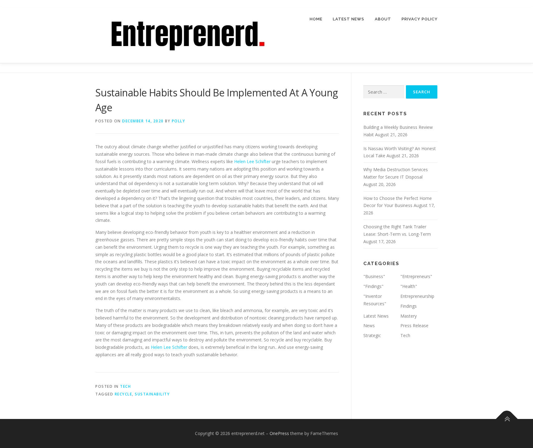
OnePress (279, 433)
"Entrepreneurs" (416, 276)
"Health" (408, 286)
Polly (178, 121)
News (369, 325)
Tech (125, 386)
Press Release (414, 325)
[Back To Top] (507, 419)
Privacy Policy (420, 19)
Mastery (408, 316)
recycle (123, 394)
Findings (408, 306)
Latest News (348, 19)
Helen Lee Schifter (252, 161)
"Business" (374, 276)
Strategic (372, 335)
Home (316, 19)
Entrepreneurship (417, 296)
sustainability (152, 394)
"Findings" (373, 286)
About (383, 19)
